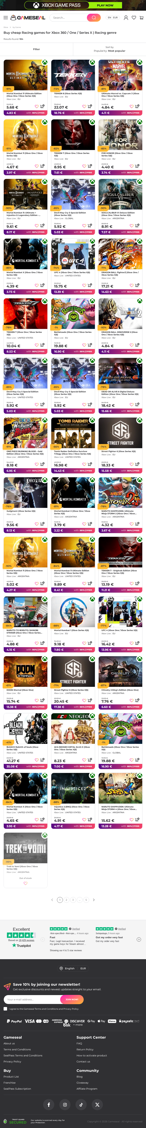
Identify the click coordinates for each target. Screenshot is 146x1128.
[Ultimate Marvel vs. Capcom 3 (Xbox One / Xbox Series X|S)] (120, 75)
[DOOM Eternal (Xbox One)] (25, 671)
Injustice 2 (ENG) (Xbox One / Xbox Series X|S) (72, 807)
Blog (80, 1076)
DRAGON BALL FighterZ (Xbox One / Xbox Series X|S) (120, 273)
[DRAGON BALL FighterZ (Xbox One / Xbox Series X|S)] (120, 254)
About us (9, 1043)
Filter (36, 49)
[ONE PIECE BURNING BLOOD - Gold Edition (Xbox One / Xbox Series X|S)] (25, 433)
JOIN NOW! (72, 999)
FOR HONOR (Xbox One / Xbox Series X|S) (117, 154)
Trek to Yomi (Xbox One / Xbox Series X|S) (22, 867)
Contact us (83, 1061)
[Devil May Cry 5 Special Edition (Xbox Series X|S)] (73, 194)
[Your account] (126, 18)
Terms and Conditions (46, 1009)
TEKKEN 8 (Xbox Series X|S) (68, 93)
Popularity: (109, 49)
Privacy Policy (71, 1009)
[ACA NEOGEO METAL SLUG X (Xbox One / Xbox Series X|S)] (73, 728)
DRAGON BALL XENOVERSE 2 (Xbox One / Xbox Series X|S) (119, 333)
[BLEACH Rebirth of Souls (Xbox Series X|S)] (25, 728)
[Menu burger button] (6, 17)
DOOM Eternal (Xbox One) (20, 690)
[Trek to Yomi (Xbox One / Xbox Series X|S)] (25, 848)
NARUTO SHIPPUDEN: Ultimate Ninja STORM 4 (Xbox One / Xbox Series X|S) (118, 807)
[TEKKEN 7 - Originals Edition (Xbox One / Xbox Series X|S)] (120, 552)
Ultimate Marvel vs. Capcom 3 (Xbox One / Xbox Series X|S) (120, 94)
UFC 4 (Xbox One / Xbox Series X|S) (72, 272)
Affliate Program (87, 1088)
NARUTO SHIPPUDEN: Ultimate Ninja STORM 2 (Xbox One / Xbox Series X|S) (118, 512)
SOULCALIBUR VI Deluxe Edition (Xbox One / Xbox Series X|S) (118, 213)
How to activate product (92, 1055)
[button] (141, 18)
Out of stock (25, 878)
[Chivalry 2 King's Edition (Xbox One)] (120, 671)
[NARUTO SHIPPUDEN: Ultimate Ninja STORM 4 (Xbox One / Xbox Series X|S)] (120, 788)
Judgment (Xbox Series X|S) (21, 511)
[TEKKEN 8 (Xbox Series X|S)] (73, 75)
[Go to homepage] (28, 17)
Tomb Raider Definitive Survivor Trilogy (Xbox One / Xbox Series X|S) (72, 452)
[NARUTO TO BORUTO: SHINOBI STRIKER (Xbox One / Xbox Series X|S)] (25, 612)
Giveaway (82, 1082)
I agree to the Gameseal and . (44, 1009)
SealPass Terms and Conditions (23, 1055)
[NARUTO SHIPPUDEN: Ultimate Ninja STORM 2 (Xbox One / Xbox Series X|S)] (120, 492)
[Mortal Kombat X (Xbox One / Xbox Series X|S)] (25, 254)
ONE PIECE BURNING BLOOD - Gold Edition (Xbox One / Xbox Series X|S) (25, 452)
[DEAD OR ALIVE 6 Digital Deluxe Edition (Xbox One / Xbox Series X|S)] (120, 373)
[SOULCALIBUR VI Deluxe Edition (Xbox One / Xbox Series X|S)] (120, 194)
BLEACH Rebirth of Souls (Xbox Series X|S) (22, 748)
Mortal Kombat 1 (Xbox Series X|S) (71, 630)
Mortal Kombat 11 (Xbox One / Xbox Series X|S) (25, 154)
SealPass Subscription (17, 1088)
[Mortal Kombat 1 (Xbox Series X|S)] (73, 612)
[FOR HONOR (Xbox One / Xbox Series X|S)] (120, 134)
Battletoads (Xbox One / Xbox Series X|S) (73, 333)
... (79, 899)
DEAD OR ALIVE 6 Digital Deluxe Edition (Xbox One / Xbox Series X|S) (120, 392)
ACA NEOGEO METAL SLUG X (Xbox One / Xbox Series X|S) (72, 748)
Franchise (9, 1082)
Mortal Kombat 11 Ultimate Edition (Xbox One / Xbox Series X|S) (24, 94)
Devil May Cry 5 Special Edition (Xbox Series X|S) (70, 213)
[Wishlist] (134, 18)
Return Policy (85, 1049)
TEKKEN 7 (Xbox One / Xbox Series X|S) (71, 154)
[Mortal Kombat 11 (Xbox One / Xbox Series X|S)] (25, 134)
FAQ (79, 1043)
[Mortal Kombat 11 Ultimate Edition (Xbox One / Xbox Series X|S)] (25, 75)
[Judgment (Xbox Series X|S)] (25, 492)
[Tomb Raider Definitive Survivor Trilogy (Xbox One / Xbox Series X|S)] (73, 433)
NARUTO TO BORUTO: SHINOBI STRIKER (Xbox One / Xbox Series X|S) (24, 631)
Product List (11, 1076)
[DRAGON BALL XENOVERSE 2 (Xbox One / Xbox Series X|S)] (120, 313)
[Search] (94, 18)
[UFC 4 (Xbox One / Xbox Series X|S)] (73, 254)
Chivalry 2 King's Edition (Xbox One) (120, 690)
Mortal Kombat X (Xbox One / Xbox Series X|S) (25, 273)
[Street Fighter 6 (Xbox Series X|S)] (120, 433)
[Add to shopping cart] (42, 106)
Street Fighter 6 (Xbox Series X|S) (118, 451)
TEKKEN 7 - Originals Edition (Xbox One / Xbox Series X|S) (119, 571)
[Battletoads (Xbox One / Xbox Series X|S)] (73, 313)
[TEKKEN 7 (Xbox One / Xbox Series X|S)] (73, 134)
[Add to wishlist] (37, 106)
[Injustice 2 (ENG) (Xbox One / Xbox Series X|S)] (73, 788)
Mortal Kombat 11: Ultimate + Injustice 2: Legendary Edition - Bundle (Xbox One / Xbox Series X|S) (25, 213)
